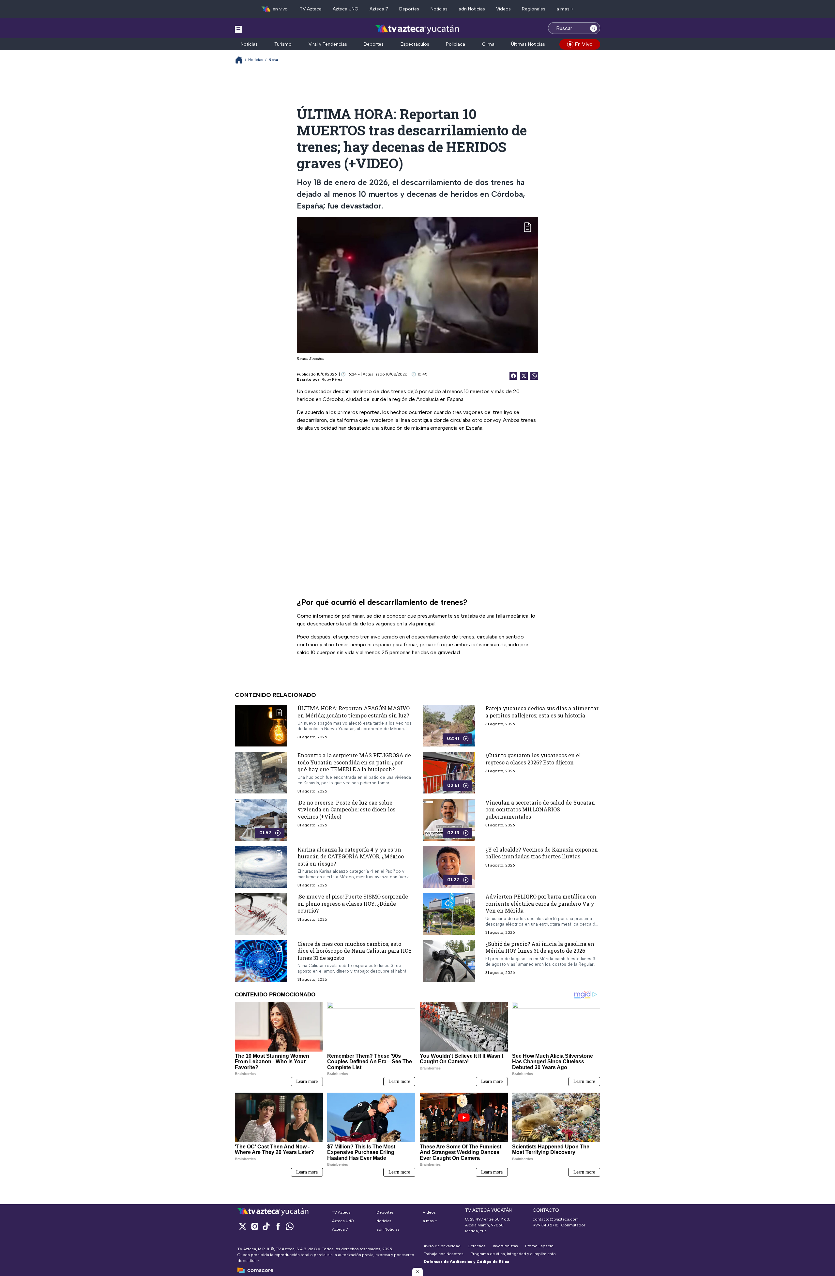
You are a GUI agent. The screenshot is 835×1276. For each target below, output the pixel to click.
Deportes (409, 9)
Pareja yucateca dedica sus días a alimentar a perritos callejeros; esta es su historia (542, 712)
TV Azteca (311, 9)
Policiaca (455, 44)
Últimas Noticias (528, 44)
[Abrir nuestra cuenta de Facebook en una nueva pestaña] (278, 1226)
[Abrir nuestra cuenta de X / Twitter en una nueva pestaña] (243, 1226)
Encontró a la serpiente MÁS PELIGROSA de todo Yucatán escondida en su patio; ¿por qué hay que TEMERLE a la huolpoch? (354, 762)
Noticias (439, 9)
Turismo (283, 44)
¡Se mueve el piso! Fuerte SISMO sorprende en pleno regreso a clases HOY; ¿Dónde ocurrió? (352, 903)
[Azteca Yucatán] (417, 28)
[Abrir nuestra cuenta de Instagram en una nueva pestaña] (254, 1226)
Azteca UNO (345, 9)
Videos (503, 9)
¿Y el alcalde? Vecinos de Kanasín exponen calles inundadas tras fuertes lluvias (541, 853)
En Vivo (584, 44)
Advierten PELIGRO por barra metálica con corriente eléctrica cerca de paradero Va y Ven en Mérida (540, 903)
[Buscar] (593, 28)
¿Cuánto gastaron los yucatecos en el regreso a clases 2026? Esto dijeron (533, 759)
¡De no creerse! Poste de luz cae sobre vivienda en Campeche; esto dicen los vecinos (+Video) (346, 809)
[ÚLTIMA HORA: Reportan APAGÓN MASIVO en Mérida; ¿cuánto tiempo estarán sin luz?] (261, 725)
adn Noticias (472, 9)
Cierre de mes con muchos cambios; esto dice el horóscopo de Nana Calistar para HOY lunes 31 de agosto (354, 950)
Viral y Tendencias (328, 44)
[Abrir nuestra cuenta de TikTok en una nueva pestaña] (266, 1226)
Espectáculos (415, 44)
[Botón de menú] (238, 29)
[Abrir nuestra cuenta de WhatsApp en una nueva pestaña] (290, 1226)
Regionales (533, 9)
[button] (417, 1272)
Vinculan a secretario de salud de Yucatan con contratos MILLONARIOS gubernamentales (540, 809)
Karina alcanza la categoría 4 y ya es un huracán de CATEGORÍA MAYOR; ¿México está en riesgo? (350, 856)
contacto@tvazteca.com (556, 1219)
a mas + (565, 9)
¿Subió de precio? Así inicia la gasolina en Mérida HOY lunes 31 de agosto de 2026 (539, 947)
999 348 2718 (545, 1225)
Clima (488, 44)
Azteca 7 (379, 9)
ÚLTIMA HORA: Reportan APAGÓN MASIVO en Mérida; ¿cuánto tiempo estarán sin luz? (353, 712)
